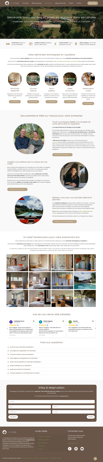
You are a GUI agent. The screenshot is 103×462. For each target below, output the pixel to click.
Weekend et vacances (44, 436)
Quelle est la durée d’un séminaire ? (20, 369)
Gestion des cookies (55, 458)
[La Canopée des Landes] (12, 3)
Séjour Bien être (42, 443)
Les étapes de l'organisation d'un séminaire (23, 350)
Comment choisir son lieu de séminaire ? (22, 354)
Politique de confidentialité (40, 458)
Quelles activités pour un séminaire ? (21, 365)
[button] (95, 328)
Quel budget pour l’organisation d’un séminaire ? (24, 358)
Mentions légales (27, 458)
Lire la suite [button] (12, 335)
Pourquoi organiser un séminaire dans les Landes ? (25, 373)
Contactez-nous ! (73, 443)
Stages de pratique (43, 439)
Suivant (90, 417)
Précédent (13, 417)
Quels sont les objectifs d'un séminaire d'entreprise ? (25, 362)
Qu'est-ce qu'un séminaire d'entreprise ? (22, 347)
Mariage (40, 449)
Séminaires (41, 446)
